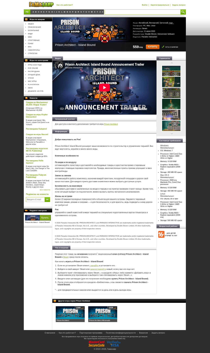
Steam (31, 78)
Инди (30, 34)
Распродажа (34, 71)
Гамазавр (111, 349)
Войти (144, 5)
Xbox (30, 88)
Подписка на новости (37, 194)
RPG (30, 47)
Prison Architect (111, 124)
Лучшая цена (34, 75)
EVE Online (33, 68)
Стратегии (32, 53)
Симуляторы (34, 50)
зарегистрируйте (98, 269)
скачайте (94, 265)
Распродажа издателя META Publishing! (37, 149)
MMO (30, 37)
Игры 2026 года (35, 65)
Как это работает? (65, 5)
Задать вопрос (179, 5)
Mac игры (32, 81)
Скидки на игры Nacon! (37, 134)
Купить (152, 47)
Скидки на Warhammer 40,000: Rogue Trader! (37, 103)
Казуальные (33, 30)
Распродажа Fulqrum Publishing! (36, 176)
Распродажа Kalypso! (36, 129)
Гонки (30, 43)
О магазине (50, 333)
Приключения (34, 27)
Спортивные (34, 40)
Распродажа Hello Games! (34, 162)
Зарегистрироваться (159, 5)
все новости (45, 190)
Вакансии (143, 333)
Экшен (31, 24)
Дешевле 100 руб (35, 91)
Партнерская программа (90, 333)
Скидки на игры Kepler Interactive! (37, 115)
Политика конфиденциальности (121, 333)
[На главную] (41, 4)
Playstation (33, 84)
